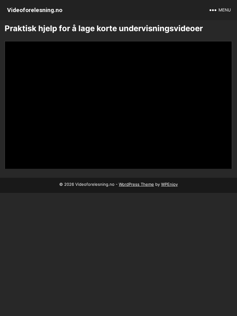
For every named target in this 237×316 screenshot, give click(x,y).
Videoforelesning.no (34, 10)
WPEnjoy (169, 184)
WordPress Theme (136, 184)
